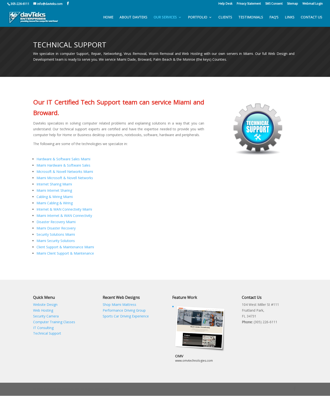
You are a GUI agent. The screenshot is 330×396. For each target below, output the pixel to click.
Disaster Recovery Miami (56, 222)
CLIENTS (225, 17)
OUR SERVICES (165, 17)
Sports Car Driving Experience (126, 316)
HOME (108, 17)
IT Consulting (43, 327)
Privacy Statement (249, 4)
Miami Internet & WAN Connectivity (64, 215)
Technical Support (47, 333)
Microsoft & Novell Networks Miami (64, 171)
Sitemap (292, 4)
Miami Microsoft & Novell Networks (64, 178)
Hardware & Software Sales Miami (63, 159)
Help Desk (225, 4)
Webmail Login (312, 4)
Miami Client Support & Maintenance (65, 253)
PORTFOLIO (197, 17)
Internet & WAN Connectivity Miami (64, 209)
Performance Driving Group (124, 310)
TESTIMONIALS (250, 17)
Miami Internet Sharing (54, 190)
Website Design (45, 304)
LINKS (289, 17)
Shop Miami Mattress (119, 304)
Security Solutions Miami (55, 234)
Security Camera (46, 316)
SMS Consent (274, 4)
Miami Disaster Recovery (56, 228)
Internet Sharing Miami (54, 184)
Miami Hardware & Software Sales (63, 165)
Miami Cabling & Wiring (54, 203)
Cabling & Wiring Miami (54, 196)
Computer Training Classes (54, 322)
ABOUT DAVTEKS (133, 17)
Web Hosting (43, 310)
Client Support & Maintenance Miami (65, 247)
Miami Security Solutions (55, 240)
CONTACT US (311, 17)
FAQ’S (274, 17)
